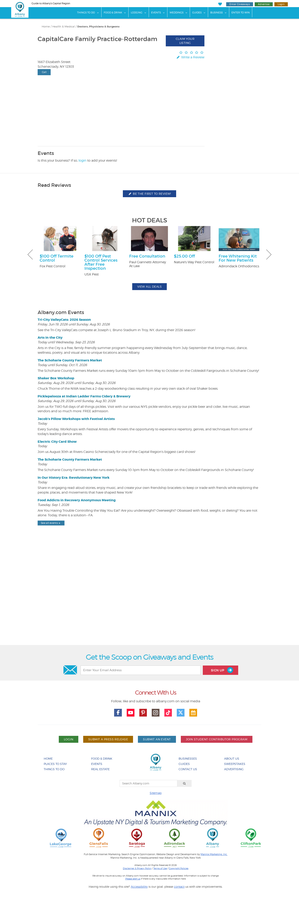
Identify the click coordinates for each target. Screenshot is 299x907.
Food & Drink (113, 12)
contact (179, 886)
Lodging (136, 12)
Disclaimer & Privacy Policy (137, 868)
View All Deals (149, 286)
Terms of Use (160, 868)
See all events (49, 522)
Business (216, 12)
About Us (231, 758)
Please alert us (132, 878)
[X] (180, 713)
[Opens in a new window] (60, 838)
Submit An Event (157, 739)
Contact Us (188, 769)
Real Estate (100, 769)
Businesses (188, 758)
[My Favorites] (220, 4)
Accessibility (139, 886)
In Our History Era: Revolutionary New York (73, 477)
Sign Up (218, 670)
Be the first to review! (151, 193)
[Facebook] (118, 713)
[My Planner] (193, 713)
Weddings (176, 12)
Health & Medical (63, 26)
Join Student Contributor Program (216, 739)
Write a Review (192, 57)
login (82, 160)
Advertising (234, 769)
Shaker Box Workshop (56, 378)
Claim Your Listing (185, 41)
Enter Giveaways (239, 4)
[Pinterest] (143, 713)
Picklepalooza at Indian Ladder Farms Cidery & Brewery (84, 396)
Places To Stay (55, 764)
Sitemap (156, 793)
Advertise (264, 4)
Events (156, 12)
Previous (30, 254)
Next (269, 254)
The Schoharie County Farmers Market (70, 360)
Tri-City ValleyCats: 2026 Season (64, 320)
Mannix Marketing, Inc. (214, 854)
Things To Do (86, 12)
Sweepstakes (234, 764)
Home (46, 26)
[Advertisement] (149, 595)
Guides (197, 12)
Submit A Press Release (108, 739)
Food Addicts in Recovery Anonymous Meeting (77, 500)
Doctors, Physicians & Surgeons (98, 26)
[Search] (184, 783)
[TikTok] (168, 713)
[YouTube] (130, 713)
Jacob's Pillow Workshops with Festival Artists (76, 419)
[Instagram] (155, 713)
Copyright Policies (178, 868)
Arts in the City (50, 337)
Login (281, 4)
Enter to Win (240, 12)
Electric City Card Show (57, 441)
